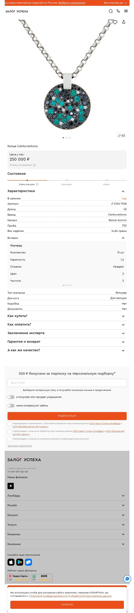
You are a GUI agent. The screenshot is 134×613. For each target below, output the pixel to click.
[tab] (63, 285)
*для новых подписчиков (20, 446)
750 (124, 225)
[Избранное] (114, 21)
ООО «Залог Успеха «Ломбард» (105, 423)
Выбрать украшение (59, 2)
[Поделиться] (123, 21)
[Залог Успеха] (17, 11)
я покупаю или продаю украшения (38, 397)
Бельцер (121, 292)
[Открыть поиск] (111, 11)
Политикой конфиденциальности (48, 596)
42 (125, 209)
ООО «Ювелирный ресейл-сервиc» (30, 427)
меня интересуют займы (32, 405)
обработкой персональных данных (90, 596)
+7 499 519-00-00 (18, 472)
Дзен (11, 486)
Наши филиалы (18, 477)
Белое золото (118, 220)
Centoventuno (117, 214)
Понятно (67, 604)
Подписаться (67, 416)
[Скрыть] (126, 3)
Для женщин (118, 298)
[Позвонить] (118, 10)
